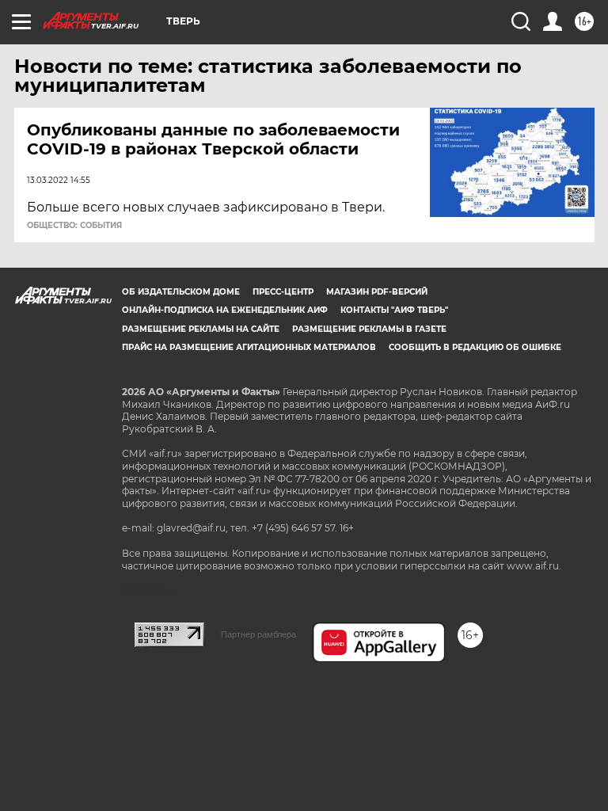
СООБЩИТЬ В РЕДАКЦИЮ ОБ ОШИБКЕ (475, 347)
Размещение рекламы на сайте (200, 329)
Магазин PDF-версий (377, 292)
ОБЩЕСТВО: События (74, 226)
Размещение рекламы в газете (369, 329)
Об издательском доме (181, 292)
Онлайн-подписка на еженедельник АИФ (225, 310)
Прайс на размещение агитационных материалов (249, 347)
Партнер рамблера (258, 634)
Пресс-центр (283, 292)
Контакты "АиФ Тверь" (394, 310)
